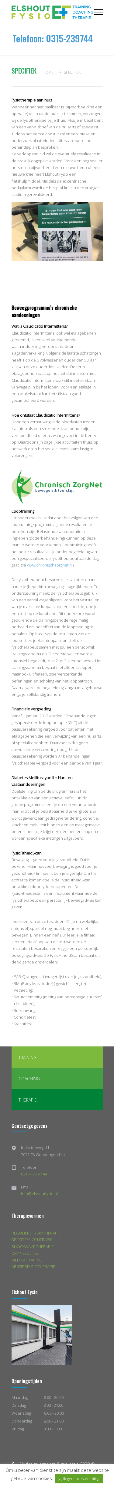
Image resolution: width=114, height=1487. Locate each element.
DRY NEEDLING (25, 1253)
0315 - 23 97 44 (34, 1174)
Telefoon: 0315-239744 (52, 38)
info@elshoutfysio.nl (39, 1193)
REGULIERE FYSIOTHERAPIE (36, 1233)
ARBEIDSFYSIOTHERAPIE (33, 1266)
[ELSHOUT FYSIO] (53, 12)
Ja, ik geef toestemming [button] (78, 1478)
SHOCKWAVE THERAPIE (33, 1246)
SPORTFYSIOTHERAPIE (32, 1239)
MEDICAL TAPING (27, 1260)
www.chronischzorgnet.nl (50, 565)
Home (48, 72)
